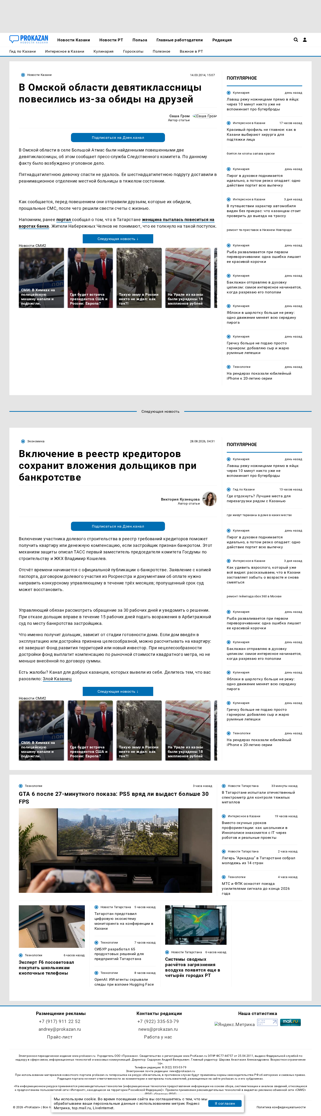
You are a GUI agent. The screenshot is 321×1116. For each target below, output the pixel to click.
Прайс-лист (59, 1037)
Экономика (35, 441)
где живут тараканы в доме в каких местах (259, 515)
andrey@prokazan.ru (60, 1029)
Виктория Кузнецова (180, 499)
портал (64, 219)
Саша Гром (179, 116)
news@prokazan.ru (158, 1029)
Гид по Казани (244, 489)
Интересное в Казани (249, 123)
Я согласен (225, 1103)
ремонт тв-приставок (243, 230)
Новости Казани (39, 75)
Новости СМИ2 (32, 245)
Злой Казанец (57, 678)
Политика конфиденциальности (281, 1107)
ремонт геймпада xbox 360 (247, 596)
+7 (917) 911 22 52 (59, 1021)
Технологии (242, 367)
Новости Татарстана (243, 786)
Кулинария (241, 92)
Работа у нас (158, 1037)
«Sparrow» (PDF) (165, 1094)
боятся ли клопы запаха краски (251, 153)
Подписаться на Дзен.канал (118, 137)
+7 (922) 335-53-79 (158, 1021)
